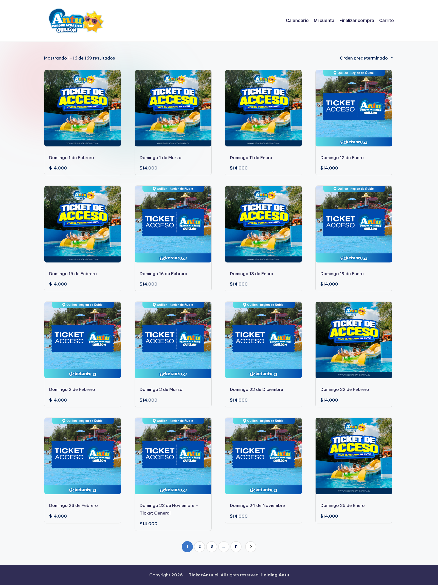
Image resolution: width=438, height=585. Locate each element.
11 (236, 546)
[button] (250, 546)
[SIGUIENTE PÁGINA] (250, 546)
